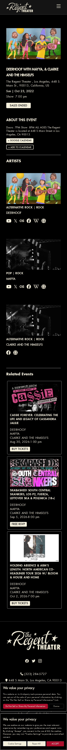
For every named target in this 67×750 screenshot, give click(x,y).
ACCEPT (55, 743)
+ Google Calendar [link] (20, 140)
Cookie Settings (14, 743)
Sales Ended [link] (18, 105)
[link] (8, 221)
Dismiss (56, 706)
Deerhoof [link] (13, 213)
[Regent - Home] (33, 640)
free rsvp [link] (18, 524)
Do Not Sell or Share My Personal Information (25, 706)
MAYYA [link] (10, 279)
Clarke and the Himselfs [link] (24, 345)
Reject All (36, 743)
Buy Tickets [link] (20, 449)
